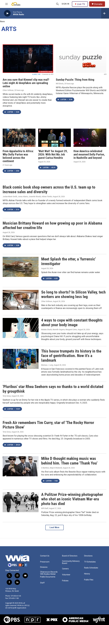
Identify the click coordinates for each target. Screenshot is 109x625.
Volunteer (66, 575)
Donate (98, 4)
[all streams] (105, 13)
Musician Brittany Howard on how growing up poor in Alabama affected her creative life (52, 225)
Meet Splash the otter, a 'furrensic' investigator (68, 261)
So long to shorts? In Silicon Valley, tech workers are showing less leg (73, 294)
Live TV (81, 4)
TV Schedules (90, 562)
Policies (65, 581)
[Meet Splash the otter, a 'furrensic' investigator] (21, 267)
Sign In (65, 4)
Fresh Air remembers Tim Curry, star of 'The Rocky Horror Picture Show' (48, 425)
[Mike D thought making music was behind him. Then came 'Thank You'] (21, 466)
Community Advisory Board (71, 562)
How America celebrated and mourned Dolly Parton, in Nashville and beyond (89, 154)
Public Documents (47, 577)
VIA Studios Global (47, 574)
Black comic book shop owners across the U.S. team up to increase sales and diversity (49, 189)
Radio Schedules (91, 568)
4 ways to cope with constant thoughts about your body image (72, 322)
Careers (65, 569)
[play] (7, 13)
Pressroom (44, 562)
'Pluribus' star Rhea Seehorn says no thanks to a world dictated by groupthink (53, 389)
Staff (42, 583)
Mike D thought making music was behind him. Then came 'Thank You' (69, 460)
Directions (88, 556)
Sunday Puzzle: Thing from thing (75, 79)
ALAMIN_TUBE (36, 74)
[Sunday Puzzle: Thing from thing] (81, 58)
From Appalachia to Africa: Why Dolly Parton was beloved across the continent (18, 156)
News (2, 21)
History (87, 574)
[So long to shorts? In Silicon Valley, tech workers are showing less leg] (21, 300)
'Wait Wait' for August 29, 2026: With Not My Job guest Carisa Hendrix (53, 154)
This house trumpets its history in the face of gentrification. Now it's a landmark (71, 356)
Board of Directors (69, 556)
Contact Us (44, 556)
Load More (54, 527)
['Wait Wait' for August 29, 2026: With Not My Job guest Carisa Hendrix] (54, 138)
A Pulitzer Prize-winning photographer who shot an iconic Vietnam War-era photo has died (72, 499)
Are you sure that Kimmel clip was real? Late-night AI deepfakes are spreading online (26, 83)
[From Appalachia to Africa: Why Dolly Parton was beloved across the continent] (19, 138)
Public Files (88, 580)
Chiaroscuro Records (49, 572)
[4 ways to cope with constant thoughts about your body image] (21, 328)
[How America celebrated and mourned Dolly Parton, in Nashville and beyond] (90, 138)
